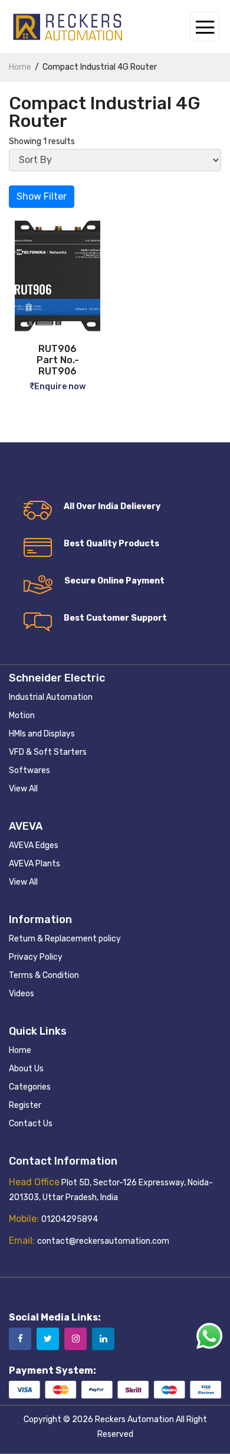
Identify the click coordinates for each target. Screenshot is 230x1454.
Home (20, 1050)
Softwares (29, 770)
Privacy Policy (36, 957)
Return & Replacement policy (65, 939)
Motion (22, 715)
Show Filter (42, 196)
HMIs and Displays (42, 734)
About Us (26, 1069)
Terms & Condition (44, 975)
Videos (21, 994)
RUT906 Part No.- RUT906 (58, 360)
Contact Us (30, 1124)
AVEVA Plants (34, 864)
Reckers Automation (134, 1419)
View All (23, 789)
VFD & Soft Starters (48, 752)
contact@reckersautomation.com (103, 1241)
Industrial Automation (51, 697)
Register (25, 1105)
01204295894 (69, 1219)
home (20, 67)
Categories (30, 1087)
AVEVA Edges (33, 845)
